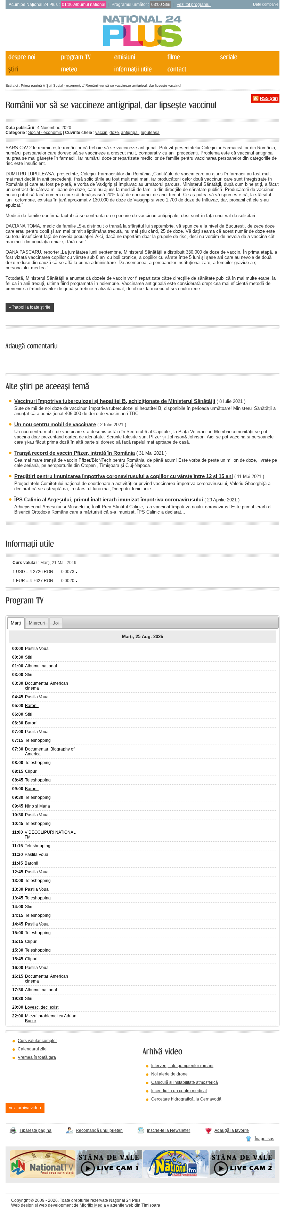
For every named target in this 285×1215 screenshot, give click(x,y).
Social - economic (45, 132)
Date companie (265, 4)
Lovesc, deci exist (41, 1007)
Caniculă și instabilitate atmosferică (184, 1082)
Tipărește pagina (35, 1130)
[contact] (191, 69)
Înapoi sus (264, 1138)
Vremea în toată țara (37, 1057)
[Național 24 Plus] (142, 31)
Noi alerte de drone (169, 1074)
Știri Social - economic (63, 85)
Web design (22, 1205)
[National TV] (42, 1176)
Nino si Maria (37, 806)
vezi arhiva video (25, 1107)
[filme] (191, 57)
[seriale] (244, 57)
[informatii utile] (138, 69)
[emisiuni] (138, 57)
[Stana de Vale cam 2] (242, 1176)
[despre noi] (32, 57)
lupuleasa (150, 132)
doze (114, 132)
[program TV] (85, 57)
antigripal (130, 132)
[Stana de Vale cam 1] (109, 1176)
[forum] (85, 69)
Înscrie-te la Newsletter (168, 1130)
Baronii (32, 705)
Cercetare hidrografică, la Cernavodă (186, 1099)
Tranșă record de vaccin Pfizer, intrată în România (74, 453)
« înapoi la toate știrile (29, 307)
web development (56, 1205)
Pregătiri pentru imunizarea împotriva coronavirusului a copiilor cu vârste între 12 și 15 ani (123, 476)
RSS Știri (269, 98)
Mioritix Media (93, 1205)
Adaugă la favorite (231, 1130)
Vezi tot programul (194, 4)
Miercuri (37, 623)
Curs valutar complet (37, 1040)
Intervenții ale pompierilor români (182, 1065)
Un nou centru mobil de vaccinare (55, 424)
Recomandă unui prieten (99, 1130)
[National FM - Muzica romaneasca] (176, 1176)
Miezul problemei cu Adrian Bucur (50, 1018)
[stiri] (32, 69)
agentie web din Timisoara (135, 1205)
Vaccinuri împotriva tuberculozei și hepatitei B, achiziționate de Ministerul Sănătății (114, 401)
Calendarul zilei (33, 1049)
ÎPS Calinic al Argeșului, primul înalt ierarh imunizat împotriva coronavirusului (108, 499)
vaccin (101, 132)
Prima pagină (31, 85)
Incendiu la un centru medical (179, 1090)
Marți (16, 623)
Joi (56, 623)
